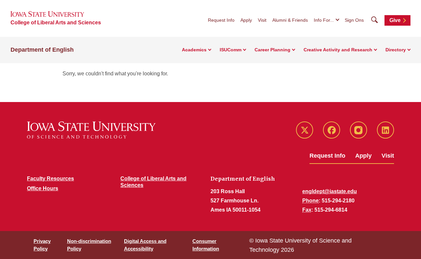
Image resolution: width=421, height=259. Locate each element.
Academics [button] (194, 49)
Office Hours (42, 188)
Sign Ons (354, 20)
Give (395, 20)
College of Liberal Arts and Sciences (56, 22)
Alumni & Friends (290, 20)
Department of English (42, 49)
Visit (262, 20)
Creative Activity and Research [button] (338, 49)
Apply (246, 20)
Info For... (324, 20)
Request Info (221, 20)
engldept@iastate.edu (329, 191)
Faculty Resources (50, 178)
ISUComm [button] (230, 49)
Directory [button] (395, 49)
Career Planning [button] (272, 49)
